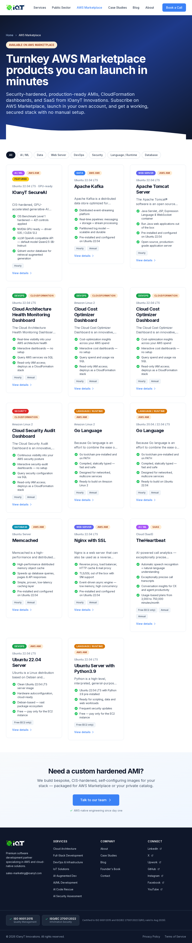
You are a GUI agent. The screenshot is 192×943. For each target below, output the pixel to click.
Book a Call (174, 7)
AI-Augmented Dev (65, 875)
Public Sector (61, 7)
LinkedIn (153, 848)
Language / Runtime (124, 155)
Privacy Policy (151, 936)
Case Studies (117, 7)
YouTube (153, 889)
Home (9, 35)
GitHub (152, 869)
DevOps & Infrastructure (68, 862)
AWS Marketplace (89, 7)
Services (40, 7)
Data (40, 155)
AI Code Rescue (63, 889)
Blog (136, 7)
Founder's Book (110, 869)
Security (97, 155)
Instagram (154, 875)
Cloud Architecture (64, 848)
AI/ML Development (65, 882)
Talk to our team (93, 800)
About (149, 7)
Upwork (153, 862)
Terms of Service (175, 936)
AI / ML (24, 155)
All (10, 155)
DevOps (79, 155)
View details (20, 273)
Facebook (154, 882)
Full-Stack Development (68, 855)
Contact (105, 875)
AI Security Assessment (67, 896)
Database (151, 155)
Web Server (58, 155)
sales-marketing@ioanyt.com (24, 873)
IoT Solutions (61, 869)
